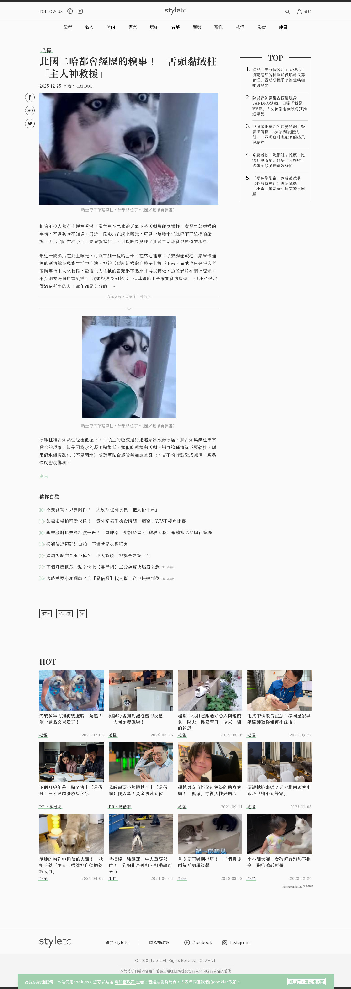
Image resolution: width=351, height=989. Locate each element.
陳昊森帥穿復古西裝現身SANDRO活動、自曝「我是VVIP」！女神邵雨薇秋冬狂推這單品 (279, 106)
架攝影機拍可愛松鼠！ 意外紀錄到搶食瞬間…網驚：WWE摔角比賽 (116, 521)
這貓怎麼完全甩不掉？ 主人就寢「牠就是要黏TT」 (99, 555)
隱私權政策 (125, 981)
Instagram (240, 942)
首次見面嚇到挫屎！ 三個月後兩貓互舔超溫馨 (209, 862)
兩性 (218, 27)
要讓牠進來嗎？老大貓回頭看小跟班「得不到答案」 (279, 790)
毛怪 (240, 27)
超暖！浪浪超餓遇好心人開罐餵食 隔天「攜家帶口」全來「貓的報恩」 (209, 721)
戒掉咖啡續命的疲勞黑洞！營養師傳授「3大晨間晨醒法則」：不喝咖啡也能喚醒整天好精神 (278, 134)
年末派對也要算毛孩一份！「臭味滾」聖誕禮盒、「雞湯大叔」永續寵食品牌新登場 (129, 532)
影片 (43, 476)
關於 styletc (117, 942)
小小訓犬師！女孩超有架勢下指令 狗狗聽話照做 (279, 862)
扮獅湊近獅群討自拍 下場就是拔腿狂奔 (87, 544)
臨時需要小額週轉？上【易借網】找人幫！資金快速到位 (138, 790)
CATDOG (84, 86)
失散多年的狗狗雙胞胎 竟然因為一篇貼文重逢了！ (71, 718)
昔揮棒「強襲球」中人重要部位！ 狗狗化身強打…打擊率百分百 (140, 865)
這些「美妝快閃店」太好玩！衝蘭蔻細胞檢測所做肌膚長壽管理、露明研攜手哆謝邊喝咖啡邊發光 (278, 77)
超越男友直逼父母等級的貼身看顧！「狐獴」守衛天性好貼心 (209, 790)
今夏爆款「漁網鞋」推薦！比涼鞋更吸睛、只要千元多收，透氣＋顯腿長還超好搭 (278, 160)
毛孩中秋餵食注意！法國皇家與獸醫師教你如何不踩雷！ (279, 718)
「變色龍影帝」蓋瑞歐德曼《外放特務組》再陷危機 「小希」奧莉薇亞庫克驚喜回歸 (278, 186)
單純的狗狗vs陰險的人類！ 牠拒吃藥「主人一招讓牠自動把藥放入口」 (71, 865)
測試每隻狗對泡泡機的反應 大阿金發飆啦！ (136, 718)
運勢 (197, 27)
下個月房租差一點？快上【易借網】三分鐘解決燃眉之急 (71, 790)
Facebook (202, 942)
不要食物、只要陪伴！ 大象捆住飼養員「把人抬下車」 (103, 509)
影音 (261, 27)
